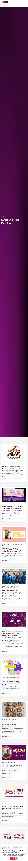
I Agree (12, 858)
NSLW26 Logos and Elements (11, 466)
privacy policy (13, 856)
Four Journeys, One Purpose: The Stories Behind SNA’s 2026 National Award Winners (12, 633)
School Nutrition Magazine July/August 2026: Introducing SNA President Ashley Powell (11, 549)
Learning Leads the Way (9, 590)
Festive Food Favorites (9, 724)
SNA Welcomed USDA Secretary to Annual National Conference (12, 507)
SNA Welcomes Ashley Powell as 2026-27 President (12, 766)
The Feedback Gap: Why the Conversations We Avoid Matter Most (12, 683)
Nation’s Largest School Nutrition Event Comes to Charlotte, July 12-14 (12, 808)
